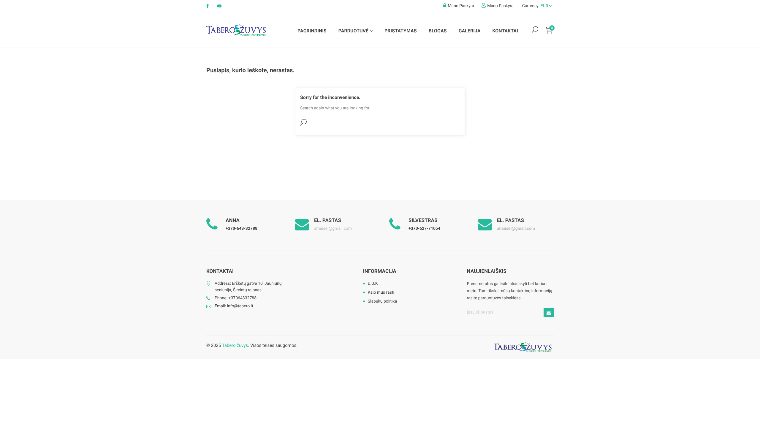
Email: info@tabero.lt (234, 306)
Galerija (470, 31)
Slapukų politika (382, 301)
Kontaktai (505, 31)
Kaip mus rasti (381, 292)
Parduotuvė (354, 31)
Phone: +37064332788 (235, 298)
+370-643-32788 (241, 228)
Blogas (438, 31)
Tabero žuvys (235, 345)
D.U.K (373, 283)
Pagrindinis (312, 31)
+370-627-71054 (424, 228)
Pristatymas (400, 31)
